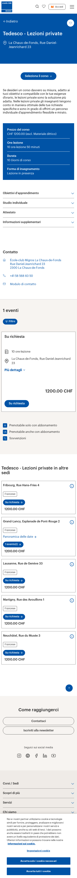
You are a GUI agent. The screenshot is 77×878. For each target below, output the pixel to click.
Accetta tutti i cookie (38, 871)
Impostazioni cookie (38, 851)
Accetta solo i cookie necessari (38, 861)
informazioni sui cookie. (21, 844)
